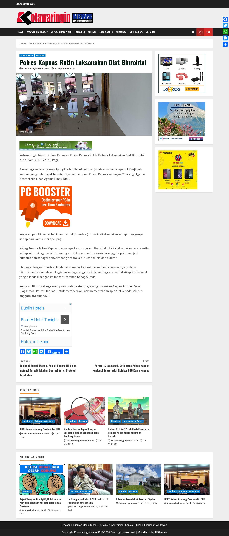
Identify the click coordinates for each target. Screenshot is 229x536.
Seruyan (92, 32)
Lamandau (80, 32)
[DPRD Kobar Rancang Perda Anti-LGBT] (40, 411)
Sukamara (121, 32)
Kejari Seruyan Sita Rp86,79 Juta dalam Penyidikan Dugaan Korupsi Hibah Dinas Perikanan (40, 502)
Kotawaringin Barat (37, 32)
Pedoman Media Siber (83, 525)
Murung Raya (136, 32)
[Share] (225, 44)
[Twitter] (225, 25)
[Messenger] (225, 38)
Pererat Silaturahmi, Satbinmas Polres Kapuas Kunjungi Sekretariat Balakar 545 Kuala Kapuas (121, 365)
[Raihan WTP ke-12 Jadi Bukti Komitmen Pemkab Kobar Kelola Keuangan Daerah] (128, 411)
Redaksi (65, 525)
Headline (40, 55)
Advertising (117, 525)
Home (20, 32)
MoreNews (144, 532)
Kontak (129, 525)
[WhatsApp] (225, 32)
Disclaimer (104, 525)
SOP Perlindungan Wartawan (150, 525)
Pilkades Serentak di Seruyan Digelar (135, 499)
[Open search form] (193, 32)
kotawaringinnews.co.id (35, 68)
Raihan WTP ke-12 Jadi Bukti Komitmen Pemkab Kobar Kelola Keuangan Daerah (128, 432)
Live (208, 32)
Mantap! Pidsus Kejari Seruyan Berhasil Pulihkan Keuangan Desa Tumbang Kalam (81, 432)
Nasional (150, 32)
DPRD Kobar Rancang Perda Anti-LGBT (39, 429)
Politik (122, 491)
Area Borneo (106, 32)
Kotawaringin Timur (61, 32)
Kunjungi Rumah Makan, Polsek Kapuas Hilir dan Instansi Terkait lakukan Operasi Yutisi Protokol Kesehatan (47, 368)
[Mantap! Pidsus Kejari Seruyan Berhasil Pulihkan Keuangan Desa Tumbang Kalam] (84, 411)
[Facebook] (225, 19)
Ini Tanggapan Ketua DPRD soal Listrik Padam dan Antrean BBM (88, 501)
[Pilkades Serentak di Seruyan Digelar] (138, 479)
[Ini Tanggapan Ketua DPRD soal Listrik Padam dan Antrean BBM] (90, 479)
